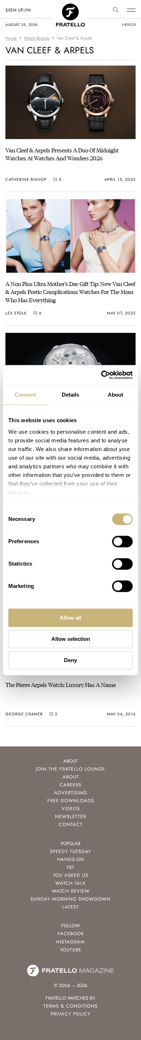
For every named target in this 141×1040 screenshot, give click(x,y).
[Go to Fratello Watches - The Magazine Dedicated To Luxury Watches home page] (70, 7)
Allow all (70, 618)
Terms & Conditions (70, 1006)
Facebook (70, 933)
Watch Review (71, 891)
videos (129, 24)
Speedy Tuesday (70, 851)
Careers (70, 784)
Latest (70, 906)
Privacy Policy (70, 1013)
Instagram (70, 941)
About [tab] (116, 395)
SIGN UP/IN (17, 10)
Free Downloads (70, 800)
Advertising (70, 792)
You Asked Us (70, 875)
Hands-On (70, 859)
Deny (70, 660)
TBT (70, 867)
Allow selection (70, 639)
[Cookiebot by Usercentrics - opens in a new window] (101, 375)
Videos (70, 808)
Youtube (70, 949)
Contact (70, 824)
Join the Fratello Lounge (70, 769)
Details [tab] (71, 395)
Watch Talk (70, 883)
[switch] (122, 541)
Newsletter (70, 816)
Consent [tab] (25, 395)
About (71, 776)
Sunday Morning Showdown (70, 899)
